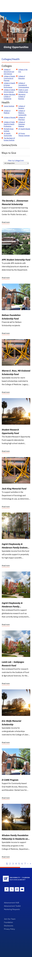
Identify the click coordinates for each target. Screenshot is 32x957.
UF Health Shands (24, 129)
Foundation (8, 922)
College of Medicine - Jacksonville (22, 113)
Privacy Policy (9, 929)
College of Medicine (7, 112)
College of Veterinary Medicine (21, 124)
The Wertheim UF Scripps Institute (9, 139)
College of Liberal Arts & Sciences (9, 91)
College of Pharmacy (21, 118)
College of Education (21, 77)
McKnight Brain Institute (9, 130)
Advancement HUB (11, 902)
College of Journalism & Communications (23, 85)
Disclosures (8, 925)
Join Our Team (9, 919)
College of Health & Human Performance (9, 85)
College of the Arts (22, 71)
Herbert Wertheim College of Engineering (9, 97)
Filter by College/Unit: (16, 161)
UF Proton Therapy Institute (24, 134)
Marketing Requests (12, 909)
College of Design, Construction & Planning (9, 78)
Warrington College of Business (21, 97)
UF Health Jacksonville (8, 134)
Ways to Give (9, 152)
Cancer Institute (9, 106)
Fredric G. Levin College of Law (23, 91)
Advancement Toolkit (12, 906)
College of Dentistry (21, 107)
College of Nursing (10, 117)
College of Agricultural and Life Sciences (9, 72)
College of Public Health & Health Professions (9, 124)
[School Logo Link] (15, 879)
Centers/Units (9, 145)
